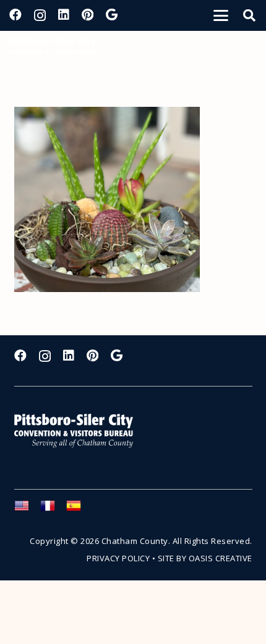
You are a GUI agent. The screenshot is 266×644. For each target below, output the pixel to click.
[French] (53, 509)
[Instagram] (40, 15)
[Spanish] (79, 509)
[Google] (112, 15)
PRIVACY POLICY (118, 558)
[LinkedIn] (63, 15)
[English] (27, 509)
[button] (221, 15)
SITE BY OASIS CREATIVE (205, 558)
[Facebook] (15, 15)
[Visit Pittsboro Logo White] (79, 431)
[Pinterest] (87, 15)
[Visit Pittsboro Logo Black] (52, 49)
